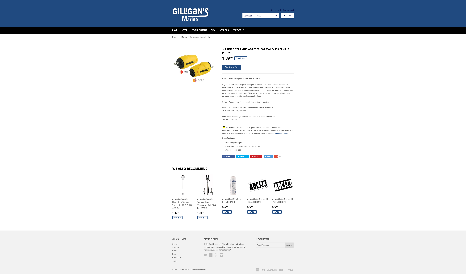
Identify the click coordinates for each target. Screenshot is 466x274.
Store (184, 30)
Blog (213, 30)
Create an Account (287, 10)
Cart (289, 15)
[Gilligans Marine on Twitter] (205, 255)
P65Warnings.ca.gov (280, 133)
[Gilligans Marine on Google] (216, 255)
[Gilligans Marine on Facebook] (211, 255)
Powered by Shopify (198, 269)
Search (175, 244)
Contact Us (238, 30)
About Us (224, 30)
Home (174, 30)
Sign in (273, 10)
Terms (174, 260)
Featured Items (199, 30)
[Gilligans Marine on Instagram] (221, 255)
